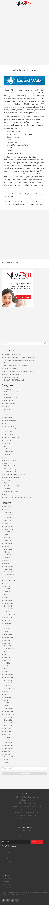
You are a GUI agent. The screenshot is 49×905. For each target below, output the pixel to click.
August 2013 (8, 760)
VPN (5, 494)
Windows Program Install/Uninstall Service (17, 497)
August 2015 (8, 691)
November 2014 (9, 717)
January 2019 (8, 603)
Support (4, 894)
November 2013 (9, 751)
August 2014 (8, 726)
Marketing (7, 449)
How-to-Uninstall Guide (11, 437)
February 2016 (8, 674)
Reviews (6, 483)
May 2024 (7, 506)
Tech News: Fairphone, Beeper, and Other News (19, 357)
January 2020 (8, 569)
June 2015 (7, 697)
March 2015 (8, 706)
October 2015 (8, 686)
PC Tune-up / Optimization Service (15, 474)
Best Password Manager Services (15, 395)
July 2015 (7, 694)
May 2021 (7, 535)
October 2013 (8, 754)
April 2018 (7, 629)
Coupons (7, 409)
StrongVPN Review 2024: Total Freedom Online (19, 371)
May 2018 (7, 626)
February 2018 (8, 634)
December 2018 (9, 606)
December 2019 (9, 572)
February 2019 (8, 600)
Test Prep (7, 489)
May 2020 (7, 558)
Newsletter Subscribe (26, 837)
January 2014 (8, 745)
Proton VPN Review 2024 (12, 374)
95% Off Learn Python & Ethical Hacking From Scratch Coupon (23, 202)
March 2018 (8, 632)
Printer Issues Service (26, 809)
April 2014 (7, 737)
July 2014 (7, 728)
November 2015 (9, 683)
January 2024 (8, 515)
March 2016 (8, 671)
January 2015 (8, 711)
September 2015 (9, 689)
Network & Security (10, 460)
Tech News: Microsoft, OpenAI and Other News (19, 360)
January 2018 (8, 637)
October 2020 (8, 549)
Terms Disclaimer (21, 894)
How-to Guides (8, 434)
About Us (7, 885)
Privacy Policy (11, 894)
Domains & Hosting (10, 420)
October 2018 (8, 612)
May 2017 (7, 660)
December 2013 (9, 748)
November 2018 (9, 609)
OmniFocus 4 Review (11, 368)
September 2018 (9, 614)
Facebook (7, 879)
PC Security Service (10, 472)
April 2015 (7, 703)
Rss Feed (7, 888)
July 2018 (7, 620)
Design (6, 415)
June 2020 (7, 555)
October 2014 (8, 720)
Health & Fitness (9, 426)
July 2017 (7, 654)
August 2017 (8, 651)
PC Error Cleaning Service (12, 469)
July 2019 (7, 586)
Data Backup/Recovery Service (26, 815)
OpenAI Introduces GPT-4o (12, 354)
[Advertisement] (24, 35)
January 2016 (8, 677)
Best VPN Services (10, 403)
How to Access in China (11, 429)
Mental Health (8, 452)
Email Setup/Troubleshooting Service (26, 812)
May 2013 (7, 762)
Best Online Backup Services (13, 392)
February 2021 (8, 543)
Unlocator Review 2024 (11, 377)
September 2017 (9, 649)
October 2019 (8, 577)
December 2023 (9, 518)
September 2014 (9, 723)
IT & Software (8, 443)
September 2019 (9, 580)
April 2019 (7, 594)
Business (7, 406)
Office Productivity (9, 466)
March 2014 (8, 740)
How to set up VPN (10, 432)
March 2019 (8, 597)
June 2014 (7, 731)
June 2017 (7, 657)
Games (6, 423)
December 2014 (9, 714)
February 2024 (8, 512)
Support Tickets (26, 834)
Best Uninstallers (9, 400)
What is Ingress (9, 363)
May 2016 (7, 666)
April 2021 (7, 538)
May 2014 (7, 734)
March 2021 (8, 540)
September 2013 (9, 757)
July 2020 (7, 552)
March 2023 (8, 523)
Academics (7, 389)
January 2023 (8, 529)
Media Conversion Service (26, 818)
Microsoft (7, 455)
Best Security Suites (10, 398)
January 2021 (8, 546)
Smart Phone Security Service (13, 486)
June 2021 (7, 532)
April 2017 (7, 663)
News (5, 463)
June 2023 (7, 521)
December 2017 (9, 640)
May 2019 (7, 592)
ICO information (9, 440)
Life (5, 446)
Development (8, 417)
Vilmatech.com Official (11, 491)
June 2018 (7, 623)
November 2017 (9, 643)
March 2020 (8, 563)
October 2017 (8, 646)
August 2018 (8, 617)
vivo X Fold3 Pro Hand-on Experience (16, 366)
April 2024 (7, 509)
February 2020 (8, 566)
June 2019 (7, 589)
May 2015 (7, 700)
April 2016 (7, 669)
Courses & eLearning (11, 412)
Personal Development (11, 477)
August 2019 (8, 583)
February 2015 (8, 708)
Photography (8, 480)
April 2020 (7, 560)
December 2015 (9, 680)
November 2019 (9, 575)
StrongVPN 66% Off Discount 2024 (15, 380)
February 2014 (8, 743)
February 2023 (8, 526)
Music (6, 457)
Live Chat (26, 831)
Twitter (6, 882)
